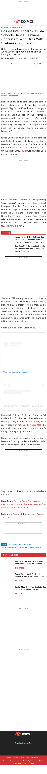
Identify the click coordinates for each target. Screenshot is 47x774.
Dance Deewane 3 (25, 544)
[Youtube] (31, 739)
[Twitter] (7, 540)
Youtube (5, 517)
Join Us (12, 63)
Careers (22, 758)
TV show (17, 763)
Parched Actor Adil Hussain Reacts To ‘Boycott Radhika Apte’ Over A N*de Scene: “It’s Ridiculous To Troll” (23, 504)
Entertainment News (9, 547)
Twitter (40, 514)
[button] (37, 63)
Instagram (30, 514)
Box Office (19, 568)
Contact (15, 758)
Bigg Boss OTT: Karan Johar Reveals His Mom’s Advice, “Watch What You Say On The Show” (30, 248)
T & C (27, 758)
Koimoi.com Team (10, 58)
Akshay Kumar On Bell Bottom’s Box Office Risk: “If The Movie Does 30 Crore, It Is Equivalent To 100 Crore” (29, 239)
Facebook (17, 514)
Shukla (23, 150)
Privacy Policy (35, 758)
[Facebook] (3, 540)
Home (4, 27)
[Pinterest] (24, 739)
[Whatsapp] (12, 540)
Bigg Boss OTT (33, 424)
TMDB (32, 763)
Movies (41, 761)
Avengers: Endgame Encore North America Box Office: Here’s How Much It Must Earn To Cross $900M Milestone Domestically (30, 562)
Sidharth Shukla (35, 547)
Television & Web (17, 27)
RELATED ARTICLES (10, 555)
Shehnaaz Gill (23, 547)
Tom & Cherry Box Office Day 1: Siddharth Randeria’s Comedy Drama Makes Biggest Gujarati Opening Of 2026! (30, 575)
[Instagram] (20, 739)
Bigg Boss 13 (13, 544)
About (9, 758)
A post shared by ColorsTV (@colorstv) (23, 406)
